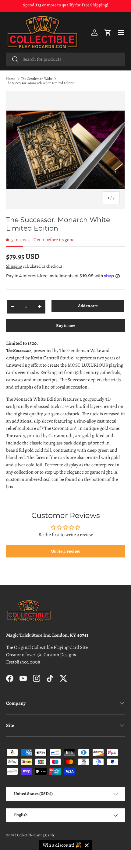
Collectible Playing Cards (35, 835)
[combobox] (65, 59)
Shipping (14, 266)
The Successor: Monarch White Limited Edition (40, 83)
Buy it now (65, 325)
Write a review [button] (65, 551)
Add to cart (88, 306)
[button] (108, 32)
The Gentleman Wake (36, 79)
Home (10, 79)
